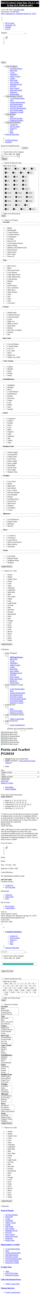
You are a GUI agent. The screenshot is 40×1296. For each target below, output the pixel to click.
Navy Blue (11, 597)
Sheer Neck (12, 503)
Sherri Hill (13, 659)
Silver (10, 638)
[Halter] (6, 1088)
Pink (9, 607)
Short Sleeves (12, 544)
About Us (8, 895)
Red (9, 618)
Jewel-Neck (12, 488)
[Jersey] (5, 1072)
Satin (9, 434)
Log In (7, 29)
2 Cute (12, 661)
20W (30, 193)
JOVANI (13, 675)
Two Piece (11, 303)
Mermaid (11, 524)
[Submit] (26, 33)
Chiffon (10, 421)
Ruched (10, 332)
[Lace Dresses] (7, 1024)
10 (31, 173)
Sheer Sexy (12, 290)
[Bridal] (10, 1008)
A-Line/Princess (13, 519)
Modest (10, 281)
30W (20, 201)
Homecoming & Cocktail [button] (14, 685)
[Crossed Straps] (7, 1039)
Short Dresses (12, 292)
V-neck (10, 510)
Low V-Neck (12, 490)
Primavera (13, 681)
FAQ (7, 899)
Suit (9, 296)
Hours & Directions (12, 948)
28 (25, 185)
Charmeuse (11, 419)
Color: (3, 774)
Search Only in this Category (14, 152)
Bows (10, 389)
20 (17, 181)
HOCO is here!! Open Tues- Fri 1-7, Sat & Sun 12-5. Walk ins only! (20, 3)
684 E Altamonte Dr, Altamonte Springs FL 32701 (18, 14)
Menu (3, 62)
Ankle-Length (12, 452)
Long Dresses (12, 279)
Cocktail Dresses (13, 234)
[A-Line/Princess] (6, 1096)
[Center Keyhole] (8, 1032)
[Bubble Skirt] (8, 1028)
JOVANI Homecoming (18, 699)
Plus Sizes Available (15, 330)
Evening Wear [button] (10, 705)
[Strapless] (6, 1121)
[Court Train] (5, 1082)
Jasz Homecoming (16, 695)
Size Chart (4, 781)
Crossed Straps (13, 346)
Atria (11, 691)
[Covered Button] (7, 1038)
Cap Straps (11, 556)
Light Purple (12, 603)
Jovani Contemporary (17, 725)
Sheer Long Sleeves (15, 542)
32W (30, 201)
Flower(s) (11, 398)
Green (10, 581)
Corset (10, 319)
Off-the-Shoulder (14, 492)
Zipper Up (11, 355)
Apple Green (12, 579)
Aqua (10, 586)
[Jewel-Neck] (6, 1092)
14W (26, 189)
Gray (9, 636)
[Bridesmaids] (10, 1010)
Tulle (9, 443)
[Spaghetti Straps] (6, 1119)
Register (8, 27)
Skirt (9, 294)
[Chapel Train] (5, 1080)
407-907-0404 (19, 10)
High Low (11, 321)
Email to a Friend (7, 783)
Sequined (11, 436)
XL (24, 209)
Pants (9, 283)
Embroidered (12, 394)
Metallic (10, 369)
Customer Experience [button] (13, 932)
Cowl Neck (12, 481)
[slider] (35, 963)
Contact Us (9, 885)
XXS (9, 205)
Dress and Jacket (13, 270)
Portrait (10, 497)
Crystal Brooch (13, 392)
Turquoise (11, 588)
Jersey (10, 425)
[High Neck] (6, 1090)
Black (10, 634)
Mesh (9, 429)
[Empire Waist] (6, 1098)
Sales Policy (9, 897)
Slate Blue (11, 592)
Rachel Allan (14, 683)
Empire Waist (12, 522)
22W (9, 197)
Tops (9, 299)
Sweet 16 (11, 256)
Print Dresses (12, 285)
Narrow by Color (11, 571)
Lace (9, 402)
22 (25, 181)
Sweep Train (12, 467)
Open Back (12, 326)
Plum (9, 616)
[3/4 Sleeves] (7, 1108)
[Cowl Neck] (6, 1086)
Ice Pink (10, 605)
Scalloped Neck (13, 499)
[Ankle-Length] (5, 1076)
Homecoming (12, 245)
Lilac (9, 601)
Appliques (11, 385)
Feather (10, 396)
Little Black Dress (14, 275)
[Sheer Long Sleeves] (7, 1111)
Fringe (10, 400)
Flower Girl (12, 241)
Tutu (9, 301)
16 (25, 177)
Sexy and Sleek (13, 288)
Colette (12, 667)
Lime (9, 583)
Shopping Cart (10, 25)
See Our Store (10, 887)
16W (9, 193)
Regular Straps (13, 558)
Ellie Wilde (14, 669)
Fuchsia (10, 612)
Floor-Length (12, 461)
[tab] (22, 668)
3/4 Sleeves (12, 538)
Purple (10, 599)
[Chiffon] (5, 1069)
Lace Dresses (12, 272)
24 (8, 185)
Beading (10, 387)
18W (20, 193)
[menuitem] (22, 23)
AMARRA (14, 663)
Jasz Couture (14, 671)
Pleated (10, 328)
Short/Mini (11, 465)
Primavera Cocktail (16, 703)
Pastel (10, 375)
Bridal (10, 228)
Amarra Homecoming (17, 693)
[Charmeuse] (5, 1067)
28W (9, 201)
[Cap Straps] (6, 1115)
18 (8, 181)
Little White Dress (14, 277)
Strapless (11, 506)
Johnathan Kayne (16, 673)
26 (17, 185)
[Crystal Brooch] (6, 1063)
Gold (9, 629)
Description (9, 787)
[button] (11, 66)
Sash (9, 407)
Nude (10, 627)
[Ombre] (3, 1053)
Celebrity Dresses (14, 315)
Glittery (10, 367)
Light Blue (11, 590)
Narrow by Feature (11, 220)
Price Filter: (9, 154)
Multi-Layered (13, 323)
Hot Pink (11, 610)
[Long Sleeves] (7, 1109)
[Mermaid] (6, 1100)
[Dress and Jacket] (7, 1022)
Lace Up (11, 348)
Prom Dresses (12, 250)
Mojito (10, 577)
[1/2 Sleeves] (7, 1106)
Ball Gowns (12, 266)
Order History (10, 908)
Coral (10, 623)
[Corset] (8, 1033)
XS (19, 205)
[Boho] (7, 1020)
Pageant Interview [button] (11, 721)
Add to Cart (5, 779)
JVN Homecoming (16, 701)
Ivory (9, 625)
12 (8, 177)
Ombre (10, 373)
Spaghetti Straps (13, 560)
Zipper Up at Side (14, 357)
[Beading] (6, 1059)
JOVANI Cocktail (16, 697)
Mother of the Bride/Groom (17, 248)
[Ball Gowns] (7, 1018)
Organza (11, 432)
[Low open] (7, 1043)
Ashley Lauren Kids (17, 719)
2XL (33, 209)
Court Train (12, 459)
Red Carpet (12, 254)
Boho (9, 268)
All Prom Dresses (16, 657)
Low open (11, 351)
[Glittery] (3, 1047)
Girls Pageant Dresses (15, 243)
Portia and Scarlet (16, 679)
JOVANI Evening (16, 711)
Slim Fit (10, 526)
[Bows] (6, 1061)
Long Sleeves (12, 540)
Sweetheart (11, 508)
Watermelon (12, 614)
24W (20, 197)
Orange (10, 621)
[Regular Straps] (6, 1117)
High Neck (11, 486)
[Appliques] (6, 1057)
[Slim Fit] (6, 1102)
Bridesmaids (12, 230)
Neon (9, 371)
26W (30, 197)
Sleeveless (11, 546)
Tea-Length (12, 470)
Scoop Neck (12, 501)
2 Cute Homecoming (17, 689)
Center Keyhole (13, 317)
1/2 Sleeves (12, 536)
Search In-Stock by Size (13, 163)
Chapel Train (12, 457)
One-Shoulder (12, 495)
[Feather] (5, 1070)
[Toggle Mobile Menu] (2, 924)
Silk (9, 438)
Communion (12, 237)
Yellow (10, 575)
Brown (10, 631)
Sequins (10, 409)
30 (8, 189)
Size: (2, 770)
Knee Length (12, 463)
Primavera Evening (16, 713)
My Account (9, 23)
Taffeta (10, 440)
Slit (9, 334)
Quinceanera (12, 252)
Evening (10, 239)
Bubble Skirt (12, 313)
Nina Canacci (14, 677)
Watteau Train (12, 472)
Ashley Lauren (15, 665)
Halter (10, 484)
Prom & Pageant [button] (11, 653)
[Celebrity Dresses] (8, 1030)
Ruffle (10, 405)
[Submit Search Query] (26, 952)
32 (17, 189)
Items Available (10, 789)
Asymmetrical (12, 454)
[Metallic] (3, 1049)
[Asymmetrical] (5, 1078)
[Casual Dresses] (10, 1012)
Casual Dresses (13, 232)
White (10, 640)
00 (18, 169)
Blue (9, 594)
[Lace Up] (7, 1041)
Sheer (10, 353)
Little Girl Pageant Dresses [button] (14, 715)
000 (8, 169)
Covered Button (13, 344)
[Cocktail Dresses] (10, 1014)
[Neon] (3, 1051)
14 (17, 177)
